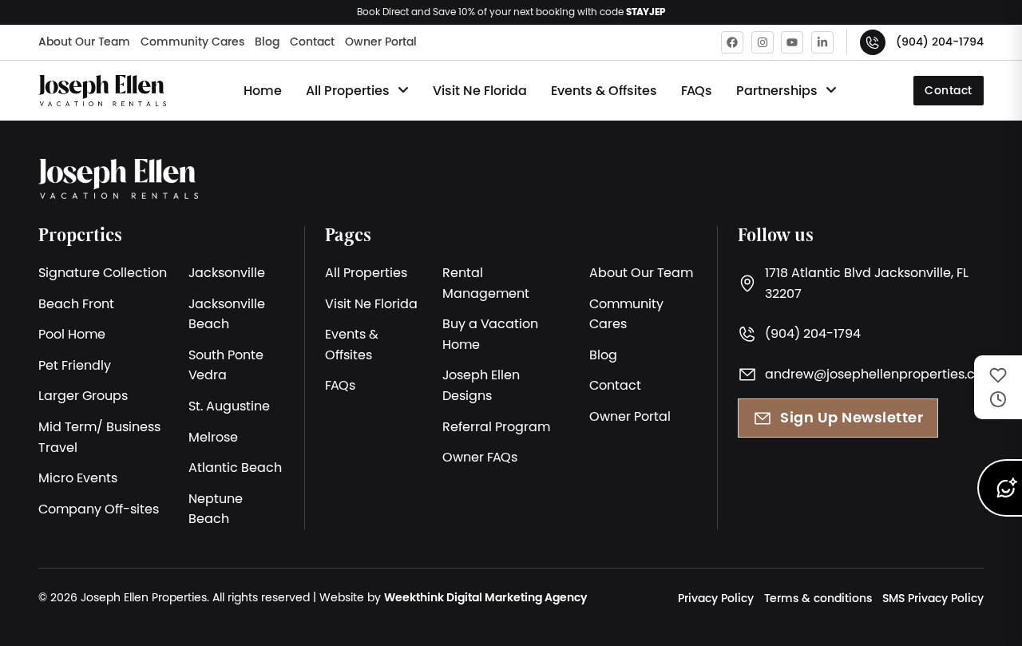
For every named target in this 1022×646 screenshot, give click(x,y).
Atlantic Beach (235, 467)
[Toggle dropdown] (403, 90)
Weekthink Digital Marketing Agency (485, 597)
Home (263, 91)
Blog (267, 41)
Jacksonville (226, 272)
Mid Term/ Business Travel (99, 437)
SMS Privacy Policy (933, 598)
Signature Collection (102, 272)
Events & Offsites (604, 91)
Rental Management (485, 283)
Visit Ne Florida (480, 91)
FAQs (696, 91)
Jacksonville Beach (226, 314)
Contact (312, 41)
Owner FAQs (479, 456)
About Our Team (84, 41)
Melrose (213, 436)
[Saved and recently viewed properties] (998, 387)
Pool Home (71, 333)
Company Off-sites (98, 508)
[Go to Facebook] (732, 42)
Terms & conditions (818, 598)
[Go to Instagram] (762, 42)
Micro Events (77, 477)
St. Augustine (229, 405)
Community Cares (192, 41)
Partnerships (777, 91)
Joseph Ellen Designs (481, 385)
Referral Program (496, 426)
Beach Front (76, 303)
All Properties (348, 91)
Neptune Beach (215, 509)
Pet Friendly (74, 365)
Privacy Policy (716, 598)
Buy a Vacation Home (490, 334)
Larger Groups (83, 395)
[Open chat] (999, 488)
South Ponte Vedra (225, 365)
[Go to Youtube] (792, 42)
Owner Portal (381, 41)
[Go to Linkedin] (822, 42)
